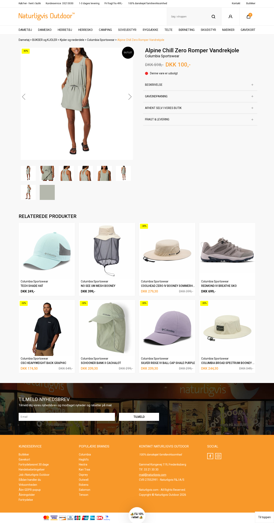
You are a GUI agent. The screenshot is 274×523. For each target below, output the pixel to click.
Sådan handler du (30, 479)
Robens (83, 484)
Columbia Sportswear (101, 39)
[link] (231, 415)
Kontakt (236, 3)
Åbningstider (27, 494)
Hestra (83, 464)
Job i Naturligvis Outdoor (34, 474)
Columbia (85, 454)
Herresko (85, 30)
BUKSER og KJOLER (44, 39)
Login (230, 17)
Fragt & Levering (157, 119)
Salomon (84, 489)
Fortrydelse (26, 499)
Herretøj (65, 30)
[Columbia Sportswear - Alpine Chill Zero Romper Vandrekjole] (77, 104)
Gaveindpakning (156, 96)
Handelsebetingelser (32, 469)
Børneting (187, 30)
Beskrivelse (153, 84)
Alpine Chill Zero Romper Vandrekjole (140, 39)
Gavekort (248, 30)
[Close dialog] (265, 409)
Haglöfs (84, 459)
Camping (105, 30)
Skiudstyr (208, 30)
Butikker (250, 3)
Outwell (83, 479)
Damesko (45, 30)
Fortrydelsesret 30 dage (34, 464)
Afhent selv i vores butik (163, 108)
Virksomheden (28, 484)
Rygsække (150, 30)
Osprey (83, 474)
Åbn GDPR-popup (30, 489)
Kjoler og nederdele (72, 39)
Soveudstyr (127, 30)
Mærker (228, 30)
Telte (168, 30)
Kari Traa (84, 469)
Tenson (83, 494)
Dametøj (25, 30)
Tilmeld (230, 513)
